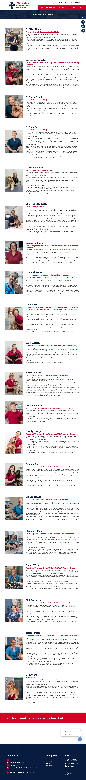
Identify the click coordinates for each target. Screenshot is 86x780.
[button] (80, 739)
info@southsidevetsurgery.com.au (17, 762)
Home (35, 14)
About (40, 14)
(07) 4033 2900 (76, 2)
